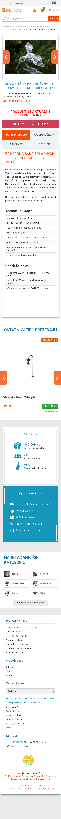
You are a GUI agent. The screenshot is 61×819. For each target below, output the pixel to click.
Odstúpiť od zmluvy (16, 632)
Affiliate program (14, 652)
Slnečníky (51, 776)
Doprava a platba (14, 640)
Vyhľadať (53, 18)
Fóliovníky (27, 776)
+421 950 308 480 (14, 742)
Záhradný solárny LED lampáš (18, 397)
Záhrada (22, 27)
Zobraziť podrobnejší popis (16, 101)
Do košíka (50, 406)
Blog (8, 671)
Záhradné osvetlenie (39, 27)
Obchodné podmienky (17, 644)
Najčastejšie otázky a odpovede (22, 627)
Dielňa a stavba (12, 776)
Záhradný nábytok (19, 779)
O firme (9, 667)
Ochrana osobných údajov (19, 648)
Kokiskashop (8, 27)
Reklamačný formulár (16, 636)
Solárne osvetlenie (12, 29)
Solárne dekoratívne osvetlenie (40, 29)
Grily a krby (39, 776)
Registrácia (19, 3)
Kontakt (10, 675)
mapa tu (9, 728)
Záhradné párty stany (40, 779)
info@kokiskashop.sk (17, 746)
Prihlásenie (6, 3)
